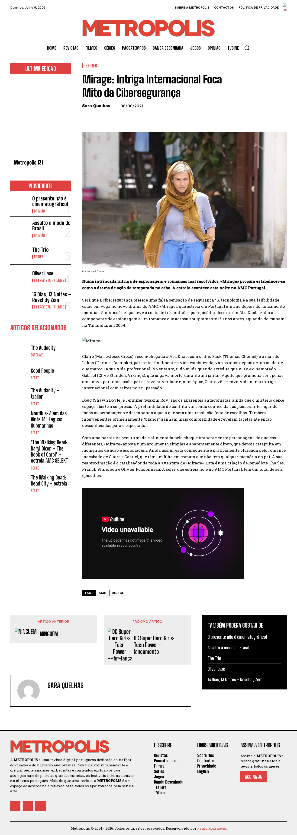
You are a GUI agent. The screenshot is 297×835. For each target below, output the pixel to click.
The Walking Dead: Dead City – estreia (49, 480)
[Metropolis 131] (40, 118)
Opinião (39, 211)
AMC (102, 593)
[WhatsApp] (118, 116)
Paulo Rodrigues (211, 828)
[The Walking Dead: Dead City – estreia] (19, 484)
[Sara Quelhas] (31, 690)
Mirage (117, 593)
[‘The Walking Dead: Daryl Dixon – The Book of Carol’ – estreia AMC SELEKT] (19, 448)
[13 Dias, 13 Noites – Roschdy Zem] (19, 300)
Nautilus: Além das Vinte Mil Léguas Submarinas (49, 419)
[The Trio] (19, 253)
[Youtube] (40, 806)
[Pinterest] (108, 116)
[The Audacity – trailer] (19, 396)
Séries (39, 257)
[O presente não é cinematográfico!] (19, 204)
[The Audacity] (19, 351)
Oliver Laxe (42, 273)
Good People (42, 371)
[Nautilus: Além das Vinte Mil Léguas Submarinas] (19, 419)
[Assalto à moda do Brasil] (19, 228)
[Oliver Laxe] (19, 276)
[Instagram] (28, 806)
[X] (97, 116)
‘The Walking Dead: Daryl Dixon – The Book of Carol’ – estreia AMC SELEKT (49, 451)
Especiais (37, 355)
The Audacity (43, 348)
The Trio (40, 250)
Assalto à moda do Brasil (51, 226)
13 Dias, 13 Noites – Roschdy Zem (51, 297)
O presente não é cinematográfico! (50, 201)
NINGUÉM (49, 634)
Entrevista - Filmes (49, 280)
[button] (246, 47)
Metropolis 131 (28, 162)
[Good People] (19, 374)
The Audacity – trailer (45, 393)
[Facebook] (86, 116)
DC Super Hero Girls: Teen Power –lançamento (154, 645)
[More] (130, 116)
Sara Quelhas (96, 105)
